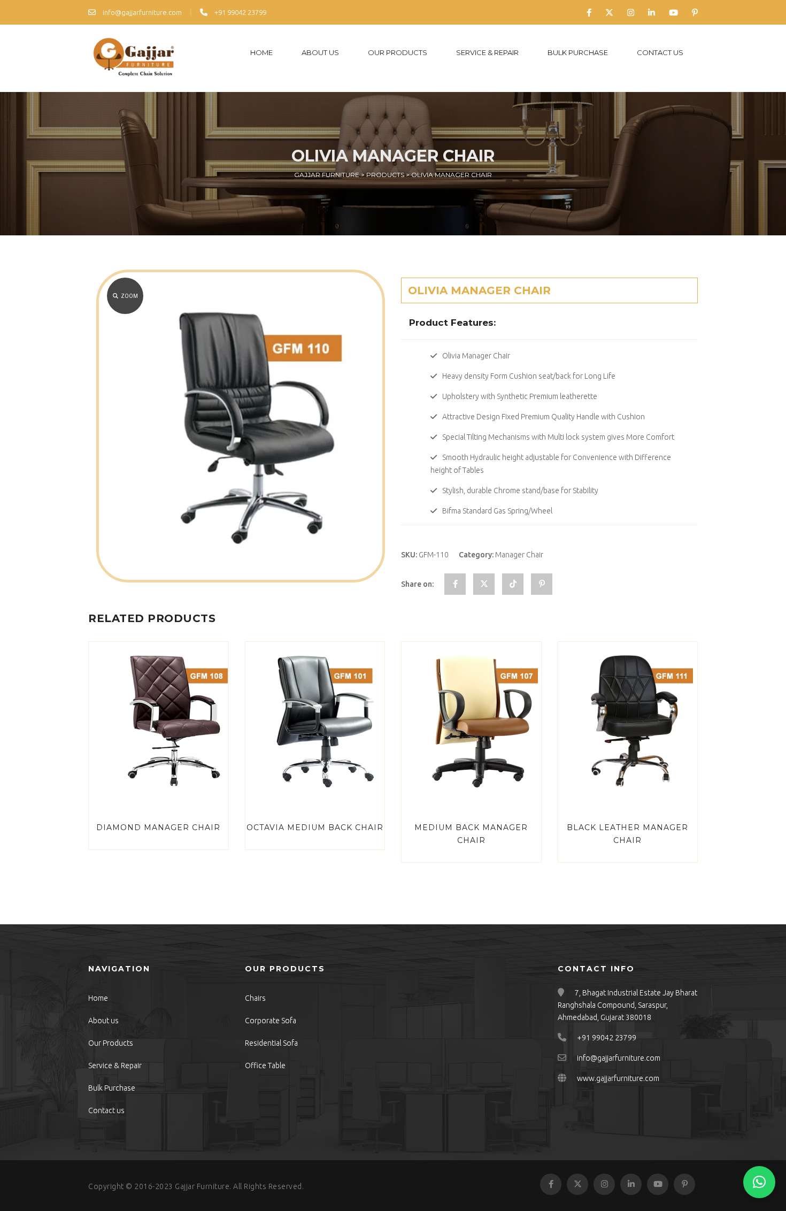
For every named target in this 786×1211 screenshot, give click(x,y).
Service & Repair (487, 52)
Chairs (255, 998)
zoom (129, 296)
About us (320, 52)
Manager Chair (519, 554)
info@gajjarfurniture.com (141, 12)
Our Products (397, 52)
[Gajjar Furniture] (133, 58)
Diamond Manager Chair (158, 827)
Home (261, 52)
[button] (759, 1182)
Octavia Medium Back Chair (314, 827)
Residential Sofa (271, 1043)
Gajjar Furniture (202, 1186)
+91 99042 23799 (239, 12)
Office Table (265, 1065)
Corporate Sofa (270, 1020)
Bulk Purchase (578, 52)
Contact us (660, 52)
